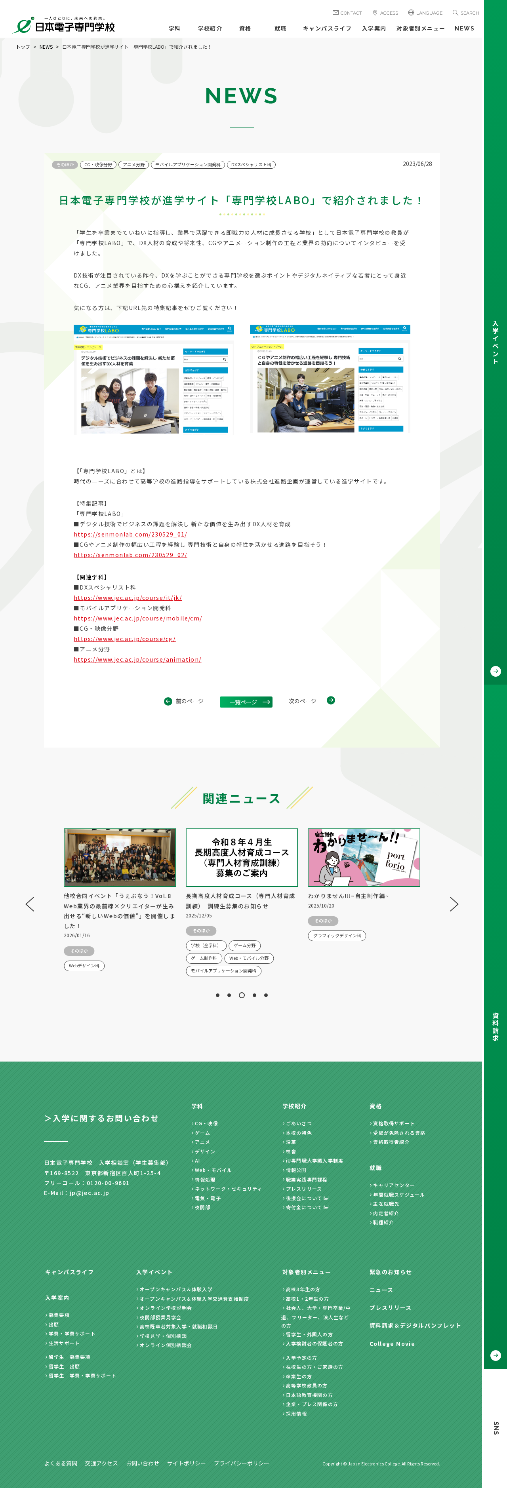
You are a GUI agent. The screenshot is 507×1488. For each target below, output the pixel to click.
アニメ (203, 1141)
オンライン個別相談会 (166, 1344)
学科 (175, 28)
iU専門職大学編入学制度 (314, 1160)
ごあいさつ (299, 1123)
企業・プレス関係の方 (312, 1403)
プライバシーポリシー (241, 1463)
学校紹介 (210, 28)
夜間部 (203, 1207)
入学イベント (154, 1272)
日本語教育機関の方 (309, 1394)
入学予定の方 (301, 1357)
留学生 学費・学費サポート (83, 1375)
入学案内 (374, 28)
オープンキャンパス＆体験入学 (176, 1289)
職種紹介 (383, 1222)
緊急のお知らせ (391, 1272)
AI (197, 1160)
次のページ (302, 701)
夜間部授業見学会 (161, 1317)
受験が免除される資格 (399, 1132)
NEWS (465, 28)
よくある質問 (60, 1463)
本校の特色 (299, 1132)
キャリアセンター (394, 1185)
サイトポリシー (186, 1463)
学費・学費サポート (72, 1333)
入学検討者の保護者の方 (314, 1343)
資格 (245, 28)
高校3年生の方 (303, 1289)
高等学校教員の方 (307, 1385)
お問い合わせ (142, 1463)
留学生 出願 (64, 1366)
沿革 (291, 1141)
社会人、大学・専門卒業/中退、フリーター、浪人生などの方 (316, 1316)
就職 (280, 28)
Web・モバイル (214, 1169)
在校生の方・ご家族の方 (314, 1366)
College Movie (392, 1343)
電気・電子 (208, 1198)
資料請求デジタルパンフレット (415, 1325)
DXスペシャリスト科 (251, 164)
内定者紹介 (386, 1213)
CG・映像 (206, 1123)
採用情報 (296, 1413)
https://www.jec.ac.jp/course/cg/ (125, 639)
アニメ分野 (134, 164)
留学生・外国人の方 (309, 1334)
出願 (54, 1324)
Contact (351, 13)
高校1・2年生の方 (307, 1298)
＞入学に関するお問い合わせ (101, 1118)
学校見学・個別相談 (163, 1335)
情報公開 (296, 1169)
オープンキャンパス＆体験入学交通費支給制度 (194, 1298)
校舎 (291, 1151)
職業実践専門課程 (307, 1179)
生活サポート (64, 1343)
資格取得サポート (394, 1123)
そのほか (65, 164)
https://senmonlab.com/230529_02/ (130, 555)
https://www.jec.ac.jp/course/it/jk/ (128, 597)
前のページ (190, 701)
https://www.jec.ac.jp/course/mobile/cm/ (138, 618)
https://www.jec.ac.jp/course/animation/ (138, 659)
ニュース (382, 1290)
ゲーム (203, 1132)
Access (389, 13)
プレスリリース (304, 1188)
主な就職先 (386, 1203)
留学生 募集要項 (70, 1356)
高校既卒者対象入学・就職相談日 (179, 1326)
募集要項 (59, 1314)
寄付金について (304, 1207)
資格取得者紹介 (391, 1141)
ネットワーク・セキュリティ (229, 1188)
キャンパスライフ (327, 28)
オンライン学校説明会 (166, 1307)
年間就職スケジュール (399, 1194)
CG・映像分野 (98, 164)
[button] (217, 995)
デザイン (205, 1151)
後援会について (304, 1198)
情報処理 (205, 1179)
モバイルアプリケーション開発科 (188, 164)
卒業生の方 (299, 1376)
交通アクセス (101, 1463)
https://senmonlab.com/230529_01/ (130, 534)
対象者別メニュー (420, 28)
